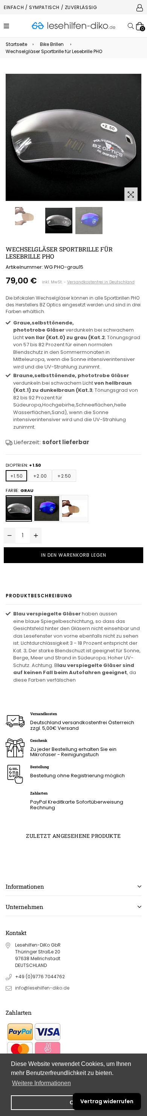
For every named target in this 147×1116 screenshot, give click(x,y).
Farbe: (20, 490)
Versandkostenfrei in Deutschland (101, 282)
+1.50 (16, 476)
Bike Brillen (52, 44)
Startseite (16, 44)
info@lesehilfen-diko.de (42, 988)
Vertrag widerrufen (106, 1101)
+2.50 (64, 476)
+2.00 (40, 476)
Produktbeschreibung (39, 595)
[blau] (47, 508)
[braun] (74, 508)
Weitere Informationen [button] (41, 1083)
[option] (29, 216)
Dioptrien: (23, 465)
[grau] (19, 508)
